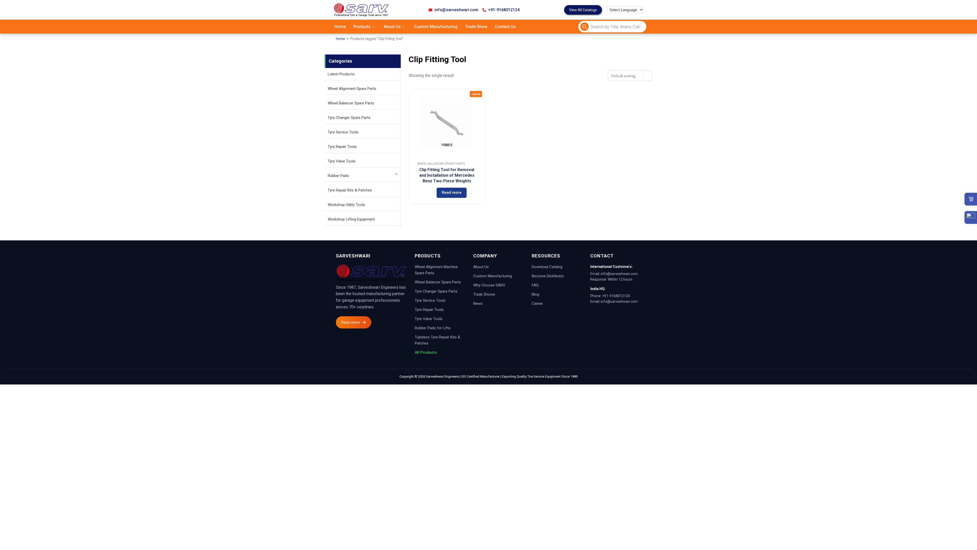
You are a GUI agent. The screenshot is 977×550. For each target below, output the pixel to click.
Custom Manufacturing (435, 26)
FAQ (535, 285)
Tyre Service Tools (343, 132)
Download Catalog (547, 267)
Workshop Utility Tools (346, 204)
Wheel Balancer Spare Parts (351, 103)
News (478, 303)
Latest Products (341, 74)
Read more (452, 192)
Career (537, 303)
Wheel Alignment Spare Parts (352, 88)
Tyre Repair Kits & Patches (350, 190)
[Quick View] (425, 192)
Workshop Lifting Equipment (351, 219)
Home (340, 26)
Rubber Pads (338, 175)
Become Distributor (548, 276)
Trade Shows (484, 294)
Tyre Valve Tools (341, 161)
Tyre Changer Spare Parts (349, 117)
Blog (535, 294)
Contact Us (505, 26)
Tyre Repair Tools (342, 146)
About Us (392, 26)
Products (361, 26)
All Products (426, 352)
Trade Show (476, 26)
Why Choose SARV (489, 285)
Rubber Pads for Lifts (433, 328)
